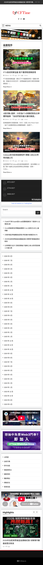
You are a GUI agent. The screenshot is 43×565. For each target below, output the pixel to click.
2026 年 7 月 (8, 260)
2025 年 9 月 (8, 303)
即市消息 (7, 465)
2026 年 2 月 (8, 281)
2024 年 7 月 (8, 362)
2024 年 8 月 (8, 358)
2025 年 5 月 (8, 320)
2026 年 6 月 (8, 264)
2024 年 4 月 (8, 375)
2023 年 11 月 (8, 396)
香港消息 (7, 487)
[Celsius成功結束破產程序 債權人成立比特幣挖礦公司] (21, 142)
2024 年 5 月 (8, 370)
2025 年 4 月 (8, 324)
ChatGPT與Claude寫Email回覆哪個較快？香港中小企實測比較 (19, 2)
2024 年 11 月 (8, 345)
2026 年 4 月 (8, 273)
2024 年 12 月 (8, 341)
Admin (7, 75)
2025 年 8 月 (8, 307)
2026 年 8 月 (8, 256)
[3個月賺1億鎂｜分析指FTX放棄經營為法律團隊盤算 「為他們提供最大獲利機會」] (21, 100)
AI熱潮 (6, 457)
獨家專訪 (7, 478)
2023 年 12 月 (8, 391)
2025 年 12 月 (8, 290)
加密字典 (7, 461)
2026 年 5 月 (8, 269)
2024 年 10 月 (8, 349)
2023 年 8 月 (8, 400)
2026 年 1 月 (8, 286)
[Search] (38, 212)
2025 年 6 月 (8, 315)
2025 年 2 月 (8, 332)
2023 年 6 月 (8, 404)
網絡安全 (7, 482)
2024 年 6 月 (8, 366)
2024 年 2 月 (8, 383)
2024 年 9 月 (8, 353)
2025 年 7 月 (8, 311)
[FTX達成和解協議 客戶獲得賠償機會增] (21, 59)
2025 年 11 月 (8, 294)
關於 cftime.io (21, 561)
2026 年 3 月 (8, 277)
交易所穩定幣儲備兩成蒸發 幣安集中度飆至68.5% (21, 235)
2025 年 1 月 (8, 336)
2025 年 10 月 (8, 298)
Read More (6, 87)
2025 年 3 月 (8, 328)
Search (5, 209)
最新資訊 (7, 67)
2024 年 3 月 (8, 379)
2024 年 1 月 (8, 387)
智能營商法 (8, 470)
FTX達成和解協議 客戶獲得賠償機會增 (19, 72)
